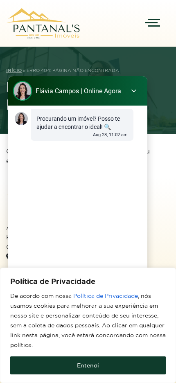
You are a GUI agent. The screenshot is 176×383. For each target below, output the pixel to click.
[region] (88, 325)
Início (14, 70)
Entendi (88, 365)
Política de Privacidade (105, 296)
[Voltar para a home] (43, 23)
